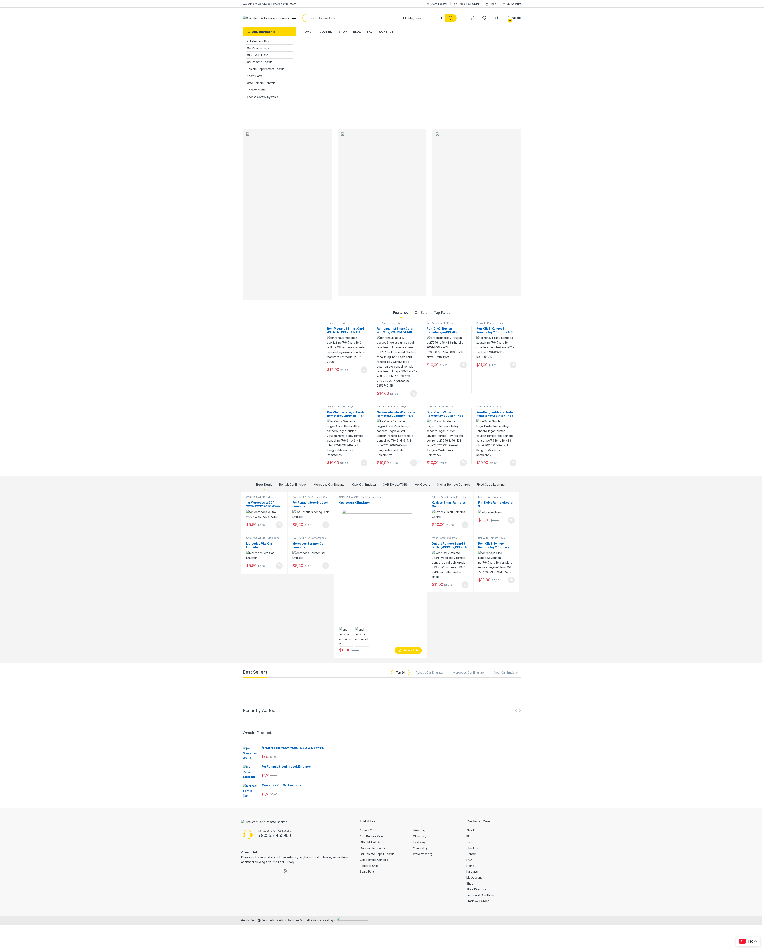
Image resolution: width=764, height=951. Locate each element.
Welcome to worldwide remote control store (269, 3)
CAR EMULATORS (258, 55)
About (470, 830)
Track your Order (477, 901)
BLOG (357, 31)
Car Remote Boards (259, 62)
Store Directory (476, 889)
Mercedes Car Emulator (329, 484)
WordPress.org (422, 854)
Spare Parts (254, 76)
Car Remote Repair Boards (377, 854)
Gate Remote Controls (261, 83)
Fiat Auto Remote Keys (449, 498)
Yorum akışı (420, 848)
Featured (401, 312)
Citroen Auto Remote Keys (447, 497)
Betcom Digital (298, 920)
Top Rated (442, 312)
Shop (493, 3)
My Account (514, 3)
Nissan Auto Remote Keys (392, 406)
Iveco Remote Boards (444, 537)
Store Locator (439, 3)
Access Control (369, 830)
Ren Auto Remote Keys (340, 323)
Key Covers (422, 484)
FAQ (370, 31)
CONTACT (386, 31)
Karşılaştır (472, 871)
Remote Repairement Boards (265, 69)
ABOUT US (324, 31)
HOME (306, 31)
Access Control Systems (262, 97)
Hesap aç (419, 830)
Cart (469, 842)
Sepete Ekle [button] (362, 369)
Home (470, 865)
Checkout (472, 848)
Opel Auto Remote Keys (440, 406)
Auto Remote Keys (259, 41)
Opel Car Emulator (364, 484)
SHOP (342, 31)
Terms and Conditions (480, 895)
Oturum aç (419, 836)
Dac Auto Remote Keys (340, 406)
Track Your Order (468, 3)
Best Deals (264, 484)
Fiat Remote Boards (489, 497)
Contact (471, 854)
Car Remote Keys (258, 48)
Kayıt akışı (419, 842)
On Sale (421, 312)
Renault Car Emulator (293, 484)
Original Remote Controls (453, 484)
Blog (469, 836)
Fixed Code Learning (490, 484)
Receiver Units (256, 90)
